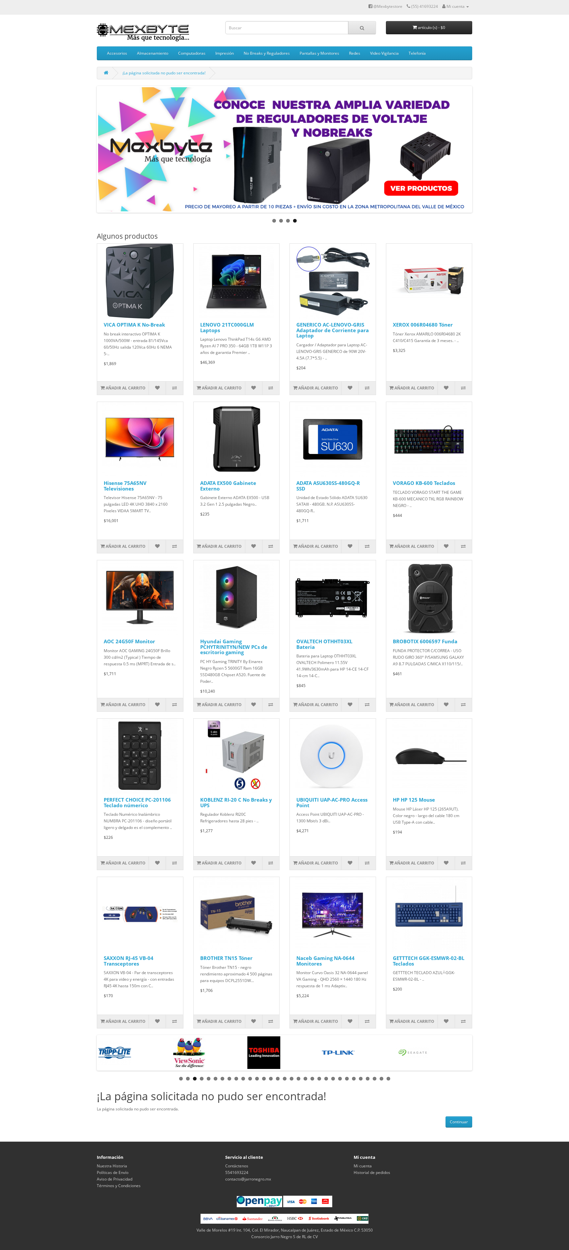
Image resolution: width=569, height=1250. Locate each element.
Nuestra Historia (112, 1166)
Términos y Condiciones (119, 1185)
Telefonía (417, 53)
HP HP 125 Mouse (414, 799)
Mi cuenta (363, 1166)
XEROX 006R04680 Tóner (423, 324)
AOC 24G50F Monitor (129, 641)
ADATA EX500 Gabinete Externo (228, 486)
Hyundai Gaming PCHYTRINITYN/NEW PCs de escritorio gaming (233, 646)
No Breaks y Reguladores (267, 53)
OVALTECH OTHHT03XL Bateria (324, 644)
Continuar (459, 1122)
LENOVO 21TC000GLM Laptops (227, 327)
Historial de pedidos (372, 1172)
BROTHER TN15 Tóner (226, 958)
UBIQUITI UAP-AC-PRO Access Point (331, 802)
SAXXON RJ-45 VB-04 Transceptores (128, 961)
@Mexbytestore (387, 6)
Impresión (224, 53)
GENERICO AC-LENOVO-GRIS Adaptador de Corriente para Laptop (332, 330)
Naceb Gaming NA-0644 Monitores (325, 961)
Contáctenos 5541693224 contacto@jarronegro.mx (248, 1172)
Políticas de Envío (112, 1172)
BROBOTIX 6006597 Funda (425, 641)
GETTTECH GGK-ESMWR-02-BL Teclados (428, 961)
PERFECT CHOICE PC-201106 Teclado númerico (137, 802)
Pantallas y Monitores (319, 53)
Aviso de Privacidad (114, 1179)
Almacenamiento (152, 53)
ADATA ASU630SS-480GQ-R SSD (328, 486)
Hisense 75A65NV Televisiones (125, 486)
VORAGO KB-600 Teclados (424, 483)
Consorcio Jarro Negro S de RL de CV (284, 1236)
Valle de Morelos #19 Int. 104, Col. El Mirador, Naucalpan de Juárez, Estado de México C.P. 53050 (285, 1230)
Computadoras (191, 53)
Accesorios (117, 53)
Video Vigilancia (384, 53)
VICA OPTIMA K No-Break (134, 324)
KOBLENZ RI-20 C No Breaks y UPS (236, 802)
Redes (354, 53)
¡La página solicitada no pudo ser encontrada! (163, 73)
